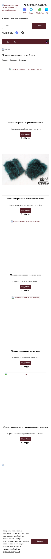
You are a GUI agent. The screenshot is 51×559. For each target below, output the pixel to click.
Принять (39, 541)
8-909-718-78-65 (36, 5)
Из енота (22, 60)
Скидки (35, 507)
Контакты (36, 513)
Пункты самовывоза (16, 19)
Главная (5, 60)
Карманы (13, 60)
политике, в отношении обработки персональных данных (12, 549)
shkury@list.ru (14, 493)
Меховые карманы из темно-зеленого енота (25, 199)
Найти (39, 26)
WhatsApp (40, 13)
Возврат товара (15, 516)
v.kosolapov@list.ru (11, 500)
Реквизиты (13, 507)
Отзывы (35, 503)
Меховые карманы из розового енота (25, 275)
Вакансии (36, 510)
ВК (47, 13)
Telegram (31, 13)
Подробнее (25, 134)
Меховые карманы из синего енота (25, 351)
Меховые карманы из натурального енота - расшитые (25, 427)
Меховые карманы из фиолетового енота (25, 123)
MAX (24, 13)
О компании (13, 503)
